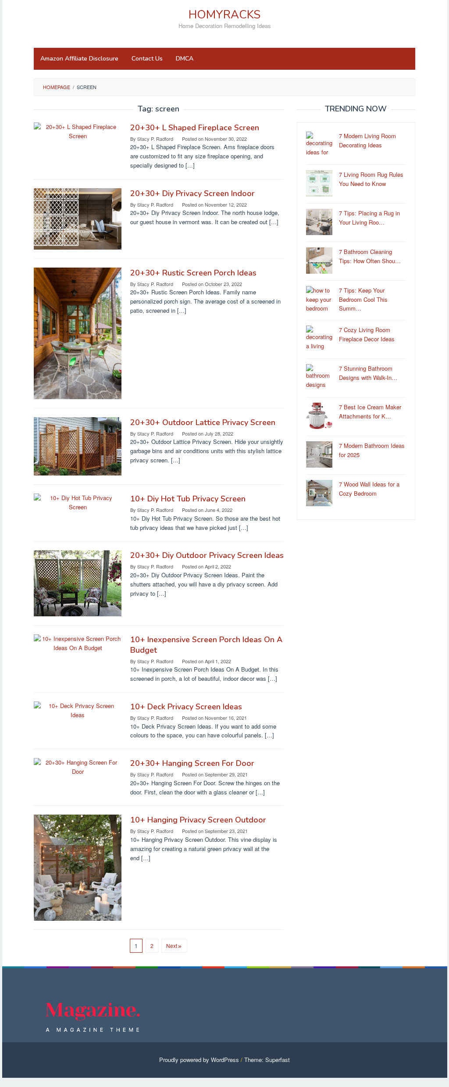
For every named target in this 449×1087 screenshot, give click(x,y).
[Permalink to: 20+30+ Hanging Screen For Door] (77, 766)
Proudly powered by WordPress (199, 1059)
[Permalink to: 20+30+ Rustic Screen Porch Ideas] (77, 332)
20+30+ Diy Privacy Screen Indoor (192, 193)
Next (171, 945)
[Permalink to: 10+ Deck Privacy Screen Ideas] (77, 709)
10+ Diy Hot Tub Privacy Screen (188, 498)
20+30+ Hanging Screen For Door (192, 763)
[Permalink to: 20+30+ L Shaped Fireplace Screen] (77, 130)
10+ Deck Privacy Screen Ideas (186, 706)
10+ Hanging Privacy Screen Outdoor (198, 820)
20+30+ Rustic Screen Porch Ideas (193, 273)
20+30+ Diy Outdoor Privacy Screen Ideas (207, 555)
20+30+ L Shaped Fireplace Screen (194, 127)
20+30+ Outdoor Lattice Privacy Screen (202, 422)
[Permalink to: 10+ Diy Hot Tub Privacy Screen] (77, 501)
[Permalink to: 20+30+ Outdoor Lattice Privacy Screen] (77, 445)
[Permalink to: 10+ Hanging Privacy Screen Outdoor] (77, 867)
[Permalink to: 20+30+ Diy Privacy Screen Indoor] (77, 218)
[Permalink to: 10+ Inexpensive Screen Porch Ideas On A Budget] (77, 642)
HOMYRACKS (224, 14)
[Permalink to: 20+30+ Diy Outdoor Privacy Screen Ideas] (77, 582)
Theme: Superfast (267, 1059)
